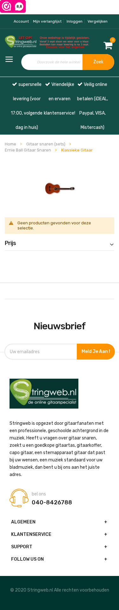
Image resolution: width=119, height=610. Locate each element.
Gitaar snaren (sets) (46, 144)
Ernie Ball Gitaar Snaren (28, 150)
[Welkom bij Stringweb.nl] (20, 42)
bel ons (39, 494)
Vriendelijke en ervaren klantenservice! (59, 99)
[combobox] (67, 62)
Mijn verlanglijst (47, 21)
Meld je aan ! (96, 351)
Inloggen (75, 21)
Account (21, 21)
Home (11, 144)
